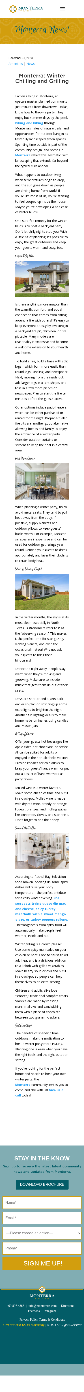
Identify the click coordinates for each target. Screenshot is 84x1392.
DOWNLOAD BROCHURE (42, 1184)
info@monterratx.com (42, 1305)
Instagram (49, 1311)
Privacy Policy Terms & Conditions (42, 1319)
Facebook (34, 1311)
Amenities (16, 63)
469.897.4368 (15, 1305)
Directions (67, 1305)
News (30, 63)
